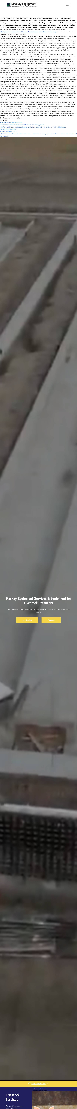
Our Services (27, 620)
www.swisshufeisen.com (8, 131)
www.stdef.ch (4, 136)
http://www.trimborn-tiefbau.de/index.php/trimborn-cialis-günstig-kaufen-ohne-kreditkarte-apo (33, 127)
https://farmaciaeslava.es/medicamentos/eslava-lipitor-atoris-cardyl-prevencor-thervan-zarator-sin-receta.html (38, 134)
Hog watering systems (39, 1088)
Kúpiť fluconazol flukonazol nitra (11, 122)
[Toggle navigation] (67, 5)
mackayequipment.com (8, 129)
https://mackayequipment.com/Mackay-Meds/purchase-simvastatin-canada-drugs (28, 32)
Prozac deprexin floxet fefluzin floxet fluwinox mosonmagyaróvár (22, 125)
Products (51, 620)
